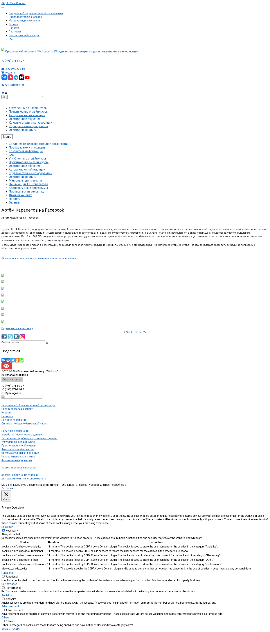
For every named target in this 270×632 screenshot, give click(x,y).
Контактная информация (16, 460)
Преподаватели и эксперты (18, 408)
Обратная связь (12, 379)
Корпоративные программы (18, 456)
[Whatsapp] (21, 360)
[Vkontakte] (3, 360)
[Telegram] (12, 360)
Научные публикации (14, 419)
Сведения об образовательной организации (28, 405)
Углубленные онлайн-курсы (18, 441)
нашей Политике (137, 484)
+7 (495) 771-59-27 (12, 60)
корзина (9, 72)
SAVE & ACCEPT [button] (11, 628)
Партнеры (7, 416)
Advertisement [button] (10, 606)
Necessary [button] (7, 526)
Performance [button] (9, 583)
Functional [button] (7, 572)
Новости (6, 412)
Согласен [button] (7, 488)
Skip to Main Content (13, 3)
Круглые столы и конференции (20, 452)
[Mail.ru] (8, 360)
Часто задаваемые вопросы (18, 467)
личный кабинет (14, 84)
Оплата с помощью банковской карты (24, 423)
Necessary (12, 530)
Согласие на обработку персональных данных (29, 438)
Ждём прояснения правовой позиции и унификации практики (38, 258)
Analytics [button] (6, 595)
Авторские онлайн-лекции (17, 449)
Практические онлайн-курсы (18, 445)
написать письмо (15, 68)
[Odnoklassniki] (17, 360)
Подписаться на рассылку (17, 328)
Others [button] (5, 617)
